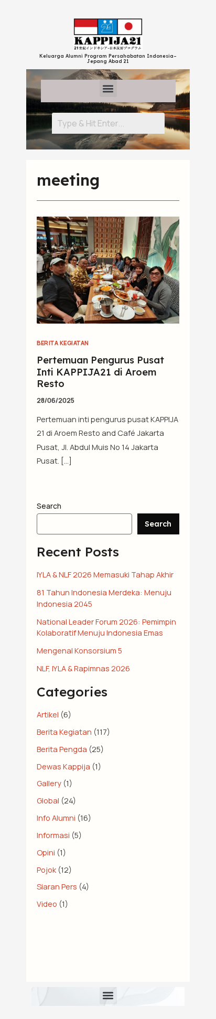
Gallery (49, 783)
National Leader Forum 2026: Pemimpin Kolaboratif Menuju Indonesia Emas (106, 627)
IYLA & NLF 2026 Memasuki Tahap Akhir (105, 574)
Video (47, 903)
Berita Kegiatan (63, 343)
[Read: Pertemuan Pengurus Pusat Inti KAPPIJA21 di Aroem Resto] (108, 269)
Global (48, 800)
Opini (46, 852)
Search (49, 506)
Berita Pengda (62, 749)
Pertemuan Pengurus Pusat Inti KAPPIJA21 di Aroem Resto (100, 372)
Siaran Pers (57, 886)
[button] (108, 88)
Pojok (46, 869)
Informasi (53, 835)
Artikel (48, 714)
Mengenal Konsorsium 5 (79, 650)
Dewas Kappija (63, 766)
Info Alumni (56, 817)
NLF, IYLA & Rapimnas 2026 (83, 668)
